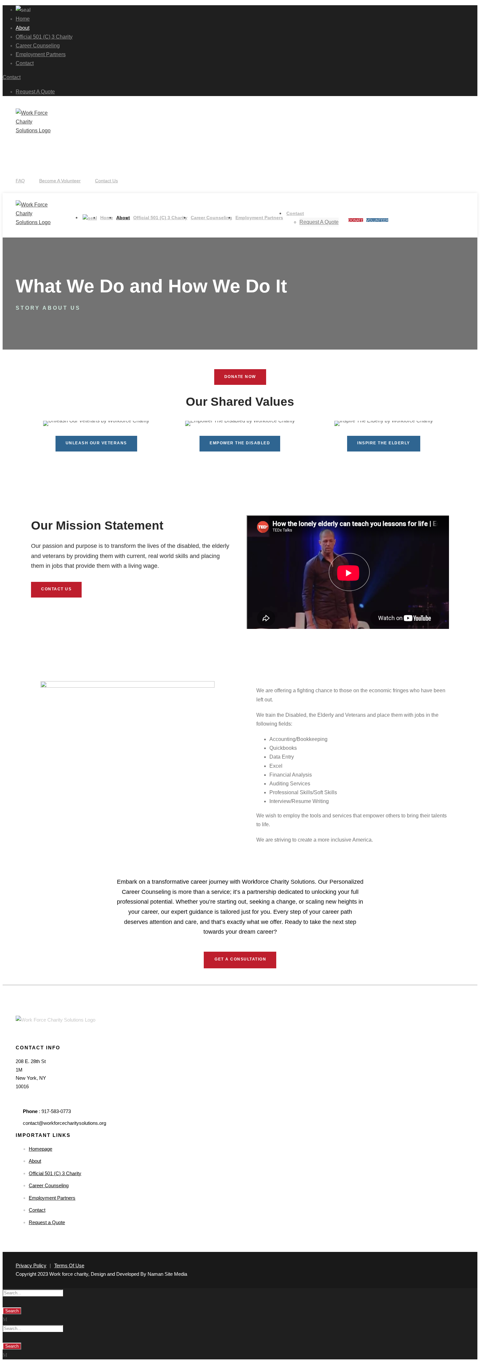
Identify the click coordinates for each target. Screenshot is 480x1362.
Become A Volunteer (60, 180)
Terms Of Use (69, 1265)
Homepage (40, 1149)
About (22, 28)
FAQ (20, 180)
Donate (355, 220)
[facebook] (17, 165)
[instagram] (21, 165)
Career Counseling (38, 45)
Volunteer (377, 220)
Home (23, 19)
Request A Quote (35, 91)
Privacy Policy (31, 1265)
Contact (25, 63)
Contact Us (106, 180)
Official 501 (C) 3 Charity (44, 37)
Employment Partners (41, 54)
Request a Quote (47, 1222)
